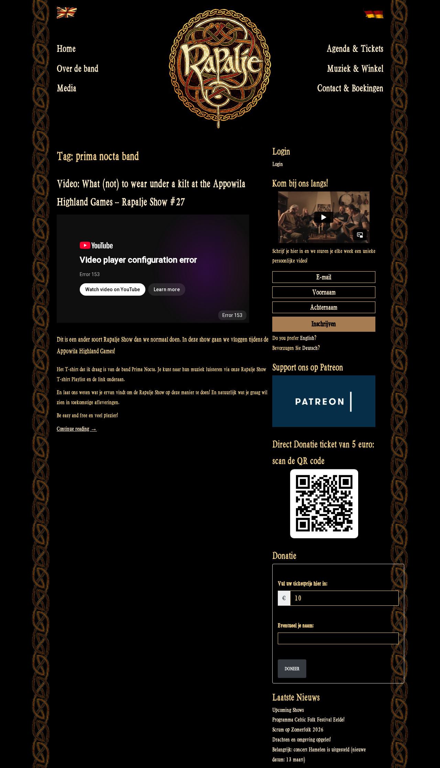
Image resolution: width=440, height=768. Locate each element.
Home (66, 48)
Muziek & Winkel (355, 68)
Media (66, 88)
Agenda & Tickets (355, 48)
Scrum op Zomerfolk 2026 (297, 729)
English (307, 338)
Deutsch (310, 348)
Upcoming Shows (288, 710)
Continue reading (77, 429)
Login (277, 164)
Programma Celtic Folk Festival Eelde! (308, 719)
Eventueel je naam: (296, 625)
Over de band (77, 68)
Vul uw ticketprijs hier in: (302, 583)
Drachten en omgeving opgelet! (301, 739)
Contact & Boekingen (350, 88)
